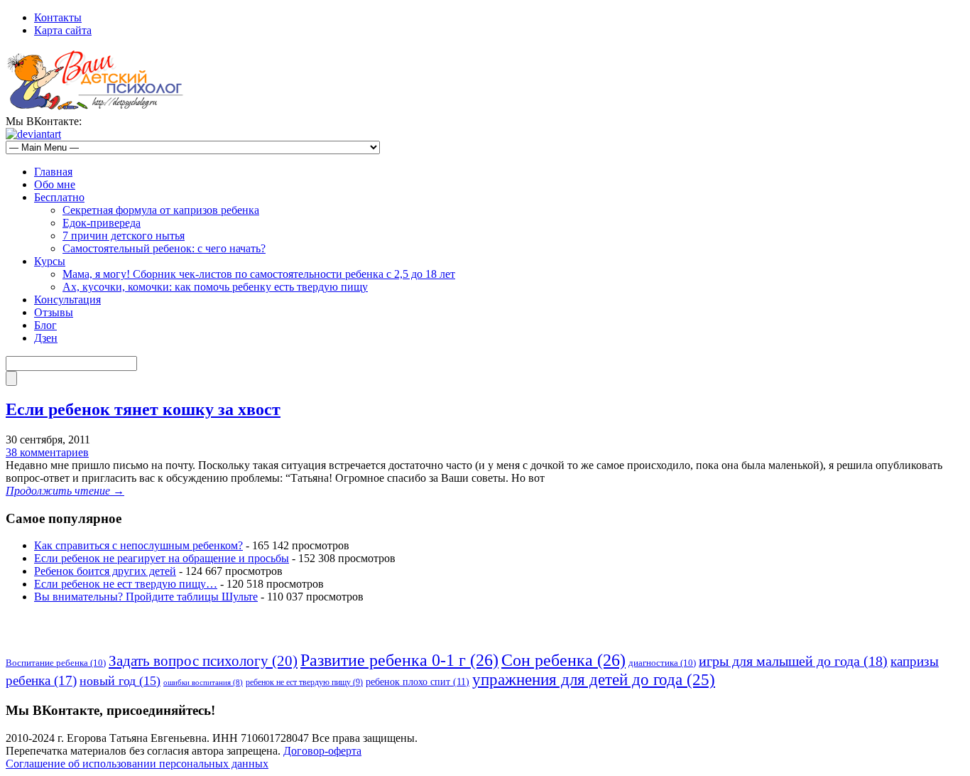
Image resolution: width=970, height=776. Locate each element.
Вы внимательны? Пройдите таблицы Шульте (146, 597)
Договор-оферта (322, 751)
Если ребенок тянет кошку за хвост (143, 409)
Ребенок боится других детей (105, 571)
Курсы (49, 261)
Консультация (67, 299)
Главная (53, 172)
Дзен (46, 338)
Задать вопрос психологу (203, 660)
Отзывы (53, 312)
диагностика (662, 662)
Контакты (58, 17)
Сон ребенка (563, 660)
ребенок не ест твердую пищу (304, 682)
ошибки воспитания (203, 682)
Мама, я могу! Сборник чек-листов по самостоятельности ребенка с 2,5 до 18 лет (258, 274)
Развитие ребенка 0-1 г (399, 660)
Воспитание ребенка (56, 662)
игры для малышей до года (793, 661)
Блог (45, 325)
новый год (120, 681)
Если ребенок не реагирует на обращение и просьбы (161, 558)
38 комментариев (47, 452)
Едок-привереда (101, 223)
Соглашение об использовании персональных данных (137, 764)
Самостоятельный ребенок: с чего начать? (164, 248)
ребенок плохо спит (417, 681)
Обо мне (54, 184)
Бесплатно (59, 197)
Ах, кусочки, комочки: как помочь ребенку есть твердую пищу (215, 287)
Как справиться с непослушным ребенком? (138, 545)
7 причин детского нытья (123, 236)
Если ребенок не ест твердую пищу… (125, 584)
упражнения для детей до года (593, 679)
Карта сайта (63, 30)
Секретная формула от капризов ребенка (160, 210)
